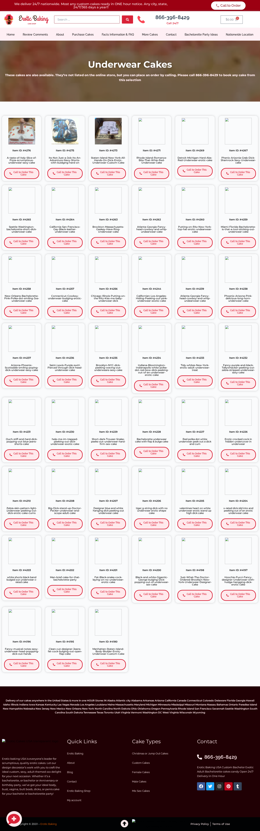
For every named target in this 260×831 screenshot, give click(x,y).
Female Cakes (141, 772)
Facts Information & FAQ (118, 34)
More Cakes (150, 34)
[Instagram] (219, 786)
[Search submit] (127, 19)
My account (74, 800)
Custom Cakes (141, 762)
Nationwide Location (239, 34)
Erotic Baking (75, 753)
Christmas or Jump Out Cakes (150, 753)
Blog (70, 772)
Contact (171, 34)
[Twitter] (210, 786)
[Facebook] (201, 786)
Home (11, 34)
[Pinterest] (228, 786)
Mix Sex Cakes (141, 790)
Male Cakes (139, 781)
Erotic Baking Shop (78, 790)
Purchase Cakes (83, 34)
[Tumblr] (238, 786)
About (60, 34)
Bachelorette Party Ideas (201, 34)
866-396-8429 (172, 17)
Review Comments (35, 34)
